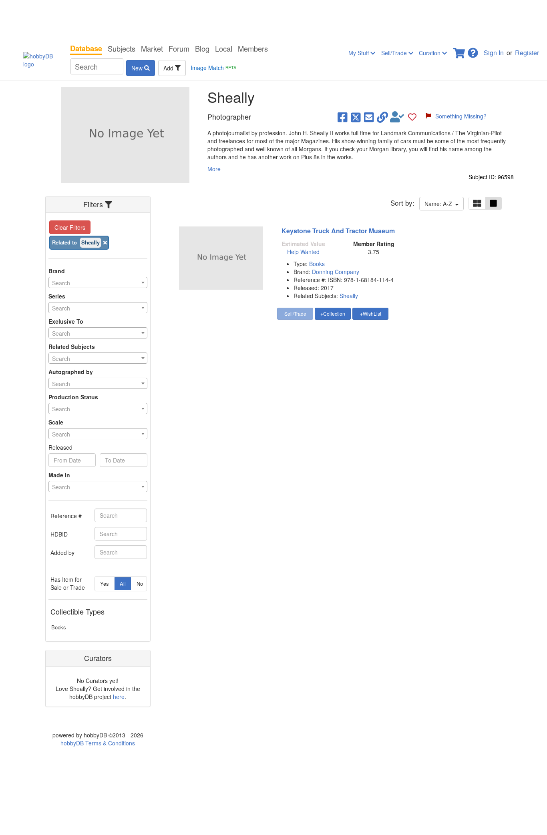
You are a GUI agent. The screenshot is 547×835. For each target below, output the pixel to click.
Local (223, 48)
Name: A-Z (439, 204)
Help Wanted (303, 252)
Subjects (121, 48)
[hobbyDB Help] (473, 50)
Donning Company (335, 272)
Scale (55, 422)
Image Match (213, 68)
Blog (202, 48)
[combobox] (97, 282)
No (140, 583)
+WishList (370, 313)
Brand (56, 271)
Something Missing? (461, 116)
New (137, 68)
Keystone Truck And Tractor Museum (338, 230)
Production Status (73, 397)
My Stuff (359, 53)
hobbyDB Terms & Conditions (97, 743)
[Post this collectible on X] (356, 117)
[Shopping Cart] (459, 50)
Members (253, 48)
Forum (179, 48)
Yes (104, 583)
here (119, 697)
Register (527, 52)
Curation (430, 53)
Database (86, 48)
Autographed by (70, 372)
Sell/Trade (394, 53)
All (123, 583)
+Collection (332, 313)
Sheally (349, 296)
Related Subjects (71, 346)
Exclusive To (65, 321)
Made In (59, 475)
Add (169, 68)
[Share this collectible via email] (369, 117)
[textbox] (98, 282)
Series (56, 296)
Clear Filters (69, 227)
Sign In (494, 52)
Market (152, 48)
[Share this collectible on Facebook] (343, 117)
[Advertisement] (273, 20)
